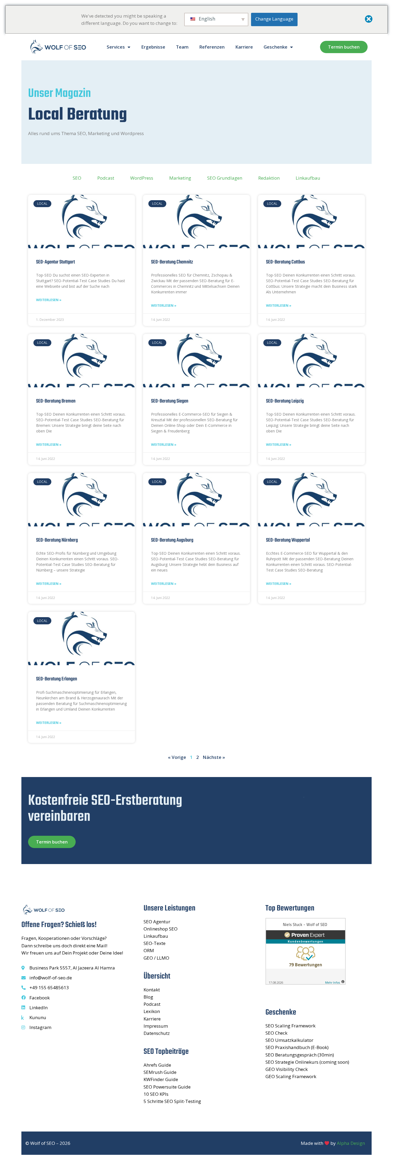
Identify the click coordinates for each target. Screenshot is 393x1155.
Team (182, 47)
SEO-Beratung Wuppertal (288, 540)
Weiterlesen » (48, 300)
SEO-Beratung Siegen (169, 401)
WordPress (141, 178)
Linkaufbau (308, 178)
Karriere (244, 47)
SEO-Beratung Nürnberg (57, 540)
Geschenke (275, 47)
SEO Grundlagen (224, 178)
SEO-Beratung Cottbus (285, 262)
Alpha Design (351, 1143)
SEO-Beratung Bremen (55, 401)
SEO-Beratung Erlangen (56, 679)
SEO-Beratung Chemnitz (172, 262)
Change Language (274, 19)
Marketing (180, 178)
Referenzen (212, 47)
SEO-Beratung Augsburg (172, 540)
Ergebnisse (153, 47)
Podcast (105, 178)
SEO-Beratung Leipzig (285, 401)
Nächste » (214, 757)
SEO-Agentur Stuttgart (55, 262)
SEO (77, 178)
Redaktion (269, 178)
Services (116, 47)
